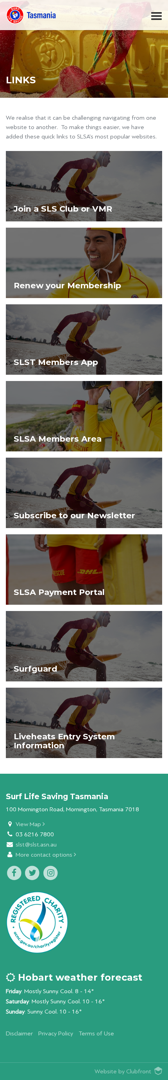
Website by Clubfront (123, 1071)
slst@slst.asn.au (36, 844)
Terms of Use (96, 1033)
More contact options (45, 855)
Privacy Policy (55, 1033)
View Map (29, 824)
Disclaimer (19, 1033)
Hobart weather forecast (78, 977)
